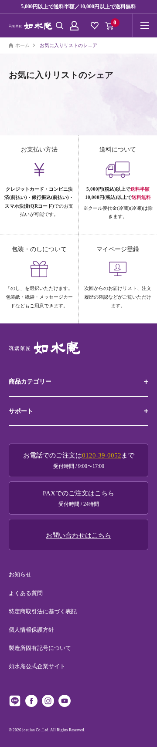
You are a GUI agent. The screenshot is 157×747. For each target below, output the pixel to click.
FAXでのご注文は (78, 498)
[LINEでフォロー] (15, 701)
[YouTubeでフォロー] (64, 701)
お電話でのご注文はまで (78, 460)
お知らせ (20, 574)
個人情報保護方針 (31, 629)
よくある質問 (26, 593)
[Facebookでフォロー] (31, 701)
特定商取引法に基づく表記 (43, 611)
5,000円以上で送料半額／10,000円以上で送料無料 (78, 6)
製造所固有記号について (40, 648)
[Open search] (60, 26)
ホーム (22, 45)
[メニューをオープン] (144, 25)
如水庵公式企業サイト (37, 666)
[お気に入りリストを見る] (95, 26)
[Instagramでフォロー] (48, 701)
